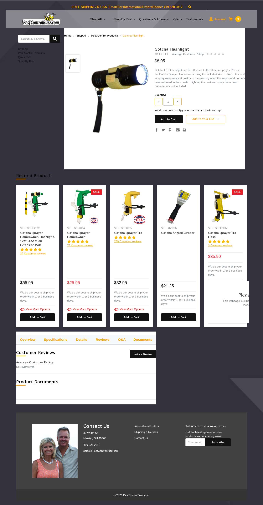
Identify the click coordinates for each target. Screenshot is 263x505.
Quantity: (160, 95)
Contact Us (141, 437)
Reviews (103, 340)
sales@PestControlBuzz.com (101, 450)
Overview (27, 340)
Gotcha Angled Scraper (177, 233)
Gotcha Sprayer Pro (128, 233)
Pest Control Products (31, 52)
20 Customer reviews (33, 253)
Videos (177, 19)
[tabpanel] (37, 256)
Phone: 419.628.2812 (167, 7)
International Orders (146, 426)
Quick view (37, 206)
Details (81, 340)
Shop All (96, 19)
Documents (142, 340)
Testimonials (194, 19)
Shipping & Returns (146, 431)
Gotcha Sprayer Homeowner (78, 235)
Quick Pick (24, 57)
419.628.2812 (91, 444)
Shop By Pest (122, 19)
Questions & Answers (153, 19)
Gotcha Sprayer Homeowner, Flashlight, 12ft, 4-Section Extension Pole (37, 239)
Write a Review (143, 354)
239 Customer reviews (128, 241)
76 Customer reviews (80, 245)
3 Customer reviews (220, 245)
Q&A (122, 340)
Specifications (55, 340)
